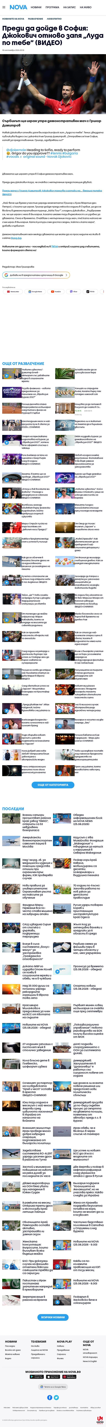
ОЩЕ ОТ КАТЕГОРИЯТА (53, 784)
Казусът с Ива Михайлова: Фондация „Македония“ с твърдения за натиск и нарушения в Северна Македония (88, 845)
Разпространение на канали (40, 1407)
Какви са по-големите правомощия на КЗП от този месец (86, 1265)
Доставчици (73, 1407)
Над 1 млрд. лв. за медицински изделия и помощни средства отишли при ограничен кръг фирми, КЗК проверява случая (37, 869)
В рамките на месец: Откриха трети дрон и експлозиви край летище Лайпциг (37, 1207)
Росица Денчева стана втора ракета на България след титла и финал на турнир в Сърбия (36, 408)
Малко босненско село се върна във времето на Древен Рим (88, 616)
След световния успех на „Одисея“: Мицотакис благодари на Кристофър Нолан (35, 690)
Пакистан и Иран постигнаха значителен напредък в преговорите (37, 1285)
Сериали (61, 1354)
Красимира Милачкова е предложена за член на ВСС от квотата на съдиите (36, 1011)
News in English (90, 1361)
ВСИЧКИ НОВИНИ (53, 1317)
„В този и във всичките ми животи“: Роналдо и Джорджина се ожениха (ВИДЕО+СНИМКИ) (36, 493)
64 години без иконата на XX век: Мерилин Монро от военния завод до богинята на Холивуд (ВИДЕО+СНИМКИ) (89, 601)
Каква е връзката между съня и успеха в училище (35, 540)
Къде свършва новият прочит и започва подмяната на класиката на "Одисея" (35, 739)
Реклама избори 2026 (20, 1407)
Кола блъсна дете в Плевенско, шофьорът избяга (35, 1063)
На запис (69, 7)
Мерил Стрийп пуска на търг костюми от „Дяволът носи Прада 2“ (34, 526)
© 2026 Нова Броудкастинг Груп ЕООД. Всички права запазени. (24, 1420)
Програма (52, 7)
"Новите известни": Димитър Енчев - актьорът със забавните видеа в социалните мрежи (36, 375)
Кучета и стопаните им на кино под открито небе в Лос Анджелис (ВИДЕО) (36, 579)
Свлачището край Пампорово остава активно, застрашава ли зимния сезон (36, 1228)
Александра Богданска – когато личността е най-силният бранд (35, 722)
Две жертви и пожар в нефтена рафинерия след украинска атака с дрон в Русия (88, 1171)
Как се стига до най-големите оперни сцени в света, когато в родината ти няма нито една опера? (88, 638)
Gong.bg (16, 238)
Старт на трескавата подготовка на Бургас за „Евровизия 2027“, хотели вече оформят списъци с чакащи (35, 442)
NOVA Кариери (90, 1357)
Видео (8, 1358)
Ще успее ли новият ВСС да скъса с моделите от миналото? (86, 1155)
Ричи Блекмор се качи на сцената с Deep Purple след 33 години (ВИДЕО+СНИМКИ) (34, 459)
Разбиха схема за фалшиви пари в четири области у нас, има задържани (87, 948)
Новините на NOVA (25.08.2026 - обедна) (36, 1026)
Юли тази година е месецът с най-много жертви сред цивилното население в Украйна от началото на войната (37, 1111)
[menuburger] (4, 7)
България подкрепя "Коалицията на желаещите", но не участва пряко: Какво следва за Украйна (88, 1189)
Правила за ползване (46, 1410)
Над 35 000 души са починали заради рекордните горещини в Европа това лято (35, 991)
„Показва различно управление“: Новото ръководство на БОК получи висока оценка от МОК (88, 1030)
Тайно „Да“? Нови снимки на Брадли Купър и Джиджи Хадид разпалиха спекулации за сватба (36, 599)
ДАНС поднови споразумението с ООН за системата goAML (87, 1048)
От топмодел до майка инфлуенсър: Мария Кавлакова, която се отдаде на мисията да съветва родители (34, 619)
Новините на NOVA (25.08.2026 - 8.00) (86, 1282)
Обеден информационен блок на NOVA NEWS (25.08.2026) (87, 819)
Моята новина (12, 1354)
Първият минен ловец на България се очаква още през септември (88, 1008)
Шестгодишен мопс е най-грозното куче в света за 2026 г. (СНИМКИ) (36, 424)
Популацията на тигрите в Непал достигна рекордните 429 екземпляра (88, 674)
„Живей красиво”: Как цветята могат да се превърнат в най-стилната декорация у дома (87, 544)
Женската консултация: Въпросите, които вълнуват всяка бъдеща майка (35, 1247)
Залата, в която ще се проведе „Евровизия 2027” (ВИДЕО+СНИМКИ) (36, 477)
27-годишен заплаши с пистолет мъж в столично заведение (37, 1047)
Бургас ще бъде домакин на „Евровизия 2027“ (88, 475)
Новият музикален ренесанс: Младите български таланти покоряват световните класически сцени (88, 691)
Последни (10, 1346)
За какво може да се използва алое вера (86, 371)
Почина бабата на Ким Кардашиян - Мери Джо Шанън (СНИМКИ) (87, 738)
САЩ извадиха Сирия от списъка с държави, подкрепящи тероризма (36, 930)
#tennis (56, 153)
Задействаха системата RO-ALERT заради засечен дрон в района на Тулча (37, 1155)
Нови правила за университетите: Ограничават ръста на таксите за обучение (36, 891)
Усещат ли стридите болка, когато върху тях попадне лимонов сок (88, 391)
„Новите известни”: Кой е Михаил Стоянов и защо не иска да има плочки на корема (89, 493)
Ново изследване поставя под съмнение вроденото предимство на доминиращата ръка (89, 755)
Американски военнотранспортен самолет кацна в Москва (37, 842)
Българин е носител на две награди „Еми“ (89, 721)
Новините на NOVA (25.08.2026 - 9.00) (86, 1243)
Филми (60, 1358)
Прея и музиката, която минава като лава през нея (88, 769)
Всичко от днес (13, 1350)
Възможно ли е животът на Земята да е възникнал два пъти (88, 424)
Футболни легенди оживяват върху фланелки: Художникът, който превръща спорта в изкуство (36, 511)
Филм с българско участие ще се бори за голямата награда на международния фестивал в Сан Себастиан (89, 657)
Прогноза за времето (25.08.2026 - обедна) (88, 968)
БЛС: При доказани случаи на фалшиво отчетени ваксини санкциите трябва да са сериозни (37, 1267)
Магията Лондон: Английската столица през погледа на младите (88, 508)
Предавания (63, 1350)
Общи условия (95, 1407)
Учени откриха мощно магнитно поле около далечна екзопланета (34, 769)
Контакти (84, 1407)
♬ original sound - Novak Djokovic (45, 156)
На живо (86, 7)
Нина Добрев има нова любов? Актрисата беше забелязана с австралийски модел (35, 755)
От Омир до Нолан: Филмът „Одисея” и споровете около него (87, 526)
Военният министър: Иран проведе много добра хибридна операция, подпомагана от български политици (36, 1135)
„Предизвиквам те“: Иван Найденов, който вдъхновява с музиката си (36, 707)
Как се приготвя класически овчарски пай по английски (35, 635)
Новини (36, 7)
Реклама (7, 1407)
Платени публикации (84, 1410)
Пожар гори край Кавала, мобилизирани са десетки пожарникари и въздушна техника (86, 867)
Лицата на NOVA (39, 1350)
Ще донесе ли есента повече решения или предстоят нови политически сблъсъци (88, 1089)
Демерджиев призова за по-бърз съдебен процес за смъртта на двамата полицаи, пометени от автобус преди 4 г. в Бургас (88, 1111)
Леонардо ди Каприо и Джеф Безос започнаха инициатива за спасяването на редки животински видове (87, 582)
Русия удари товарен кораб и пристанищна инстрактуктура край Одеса (88, 911)
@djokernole (16, 150)
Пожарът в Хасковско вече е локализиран (85, 1299)
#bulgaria (70, 153)
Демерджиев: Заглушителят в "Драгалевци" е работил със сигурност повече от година (88, 1068)
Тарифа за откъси (60, 1407)
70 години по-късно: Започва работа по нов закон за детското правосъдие (86, 891)
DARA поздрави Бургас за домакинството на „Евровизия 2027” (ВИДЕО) (88, 439)
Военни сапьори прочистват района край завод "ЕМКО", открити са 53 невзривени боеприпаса (36, 822)
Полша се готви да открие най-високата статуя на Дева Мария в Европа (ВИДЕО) (36, 674)
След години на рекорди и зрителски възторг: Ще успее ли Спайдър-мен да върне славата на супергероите (35, 657)
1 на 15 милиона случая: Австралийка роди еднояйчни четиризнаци (88, 707)
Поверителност (19, 1410)
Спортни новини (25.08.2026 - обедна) (87, 987)
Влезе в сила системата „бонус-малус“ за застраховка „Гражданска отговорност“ (36, 951)
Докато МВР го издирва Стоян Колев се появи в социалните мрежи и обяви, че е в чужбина (37, 972)
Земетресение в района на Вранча (34, 1298)
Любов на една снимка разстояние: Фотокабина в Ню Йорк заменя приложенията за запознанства (89, 461)
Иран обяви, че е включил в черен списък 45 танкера (86, 1131)
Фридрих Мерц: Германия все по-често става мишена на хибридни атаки (37, 909)
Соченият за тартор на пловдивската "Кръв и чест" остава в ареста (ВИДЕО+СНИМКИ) (37, 1089)
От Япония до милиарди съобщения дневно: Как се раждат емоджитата (89, 560)
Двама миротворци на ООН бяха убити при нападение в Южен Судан (36, 1188)
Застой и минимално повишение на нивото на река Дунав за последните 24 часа (37, 1171)
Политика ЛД (32, 1410)
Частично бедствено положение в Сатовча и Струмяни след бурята (88, 1227)
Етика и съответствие (65, 1410)
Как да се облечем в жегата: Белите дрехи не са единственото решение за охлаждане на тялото (36, 563)
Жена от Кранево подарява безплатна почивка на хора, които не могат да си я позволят (88, 1208)
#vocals (12, 156)
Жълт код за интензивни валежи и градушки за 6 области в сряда (87, 929)
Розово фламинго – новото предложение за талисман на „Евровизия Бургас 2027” (36, 392)
